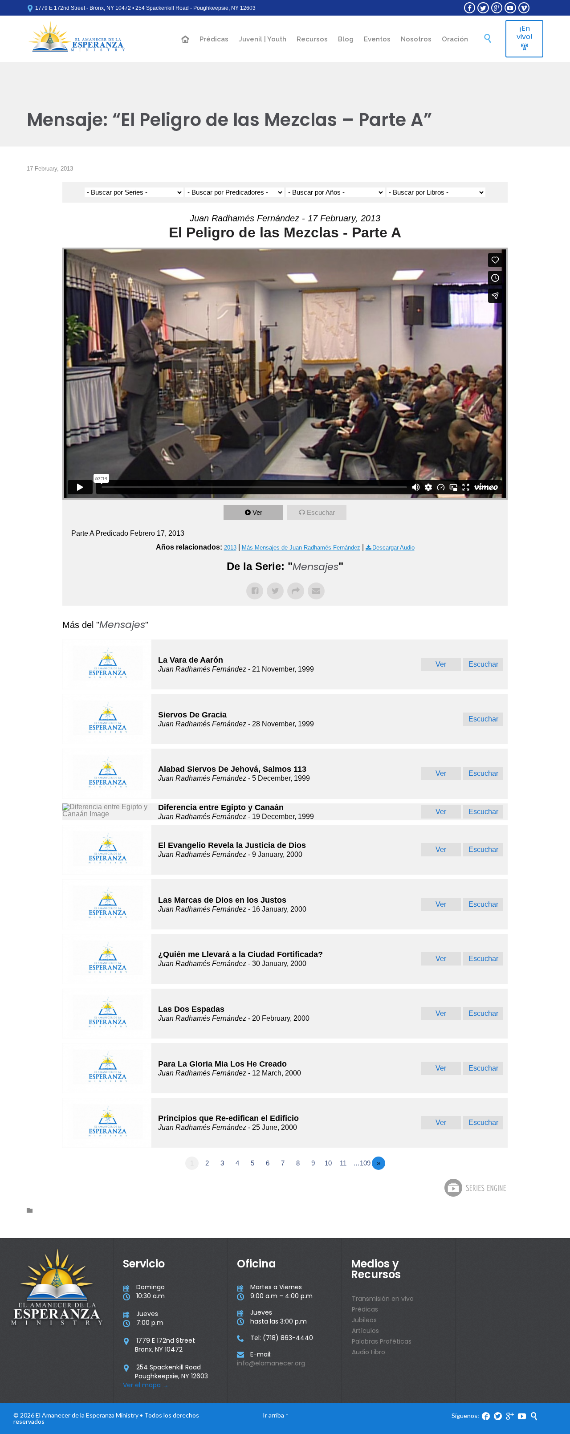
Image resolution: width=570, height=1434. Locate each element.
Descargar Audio (393, 547)
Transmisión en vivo (383, 1298)
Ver (257, 512)
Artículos (365, 1330)
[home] (185, 40)
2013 (230, 547)
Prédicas (365, 1309)
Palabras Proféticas (381, 1341)
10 (328, 1163)
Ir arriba (273, 1415)
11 (343, 1163)
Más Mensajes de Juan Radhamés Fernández (301, 547)
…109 (361, 1163)
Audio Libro (368, 1352)
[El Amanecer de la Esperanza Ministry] (77, 38)
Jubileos (364, 1320)
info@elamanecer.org (271, 1363)
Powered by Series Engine (475, 1188)
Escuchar (321, 512)
